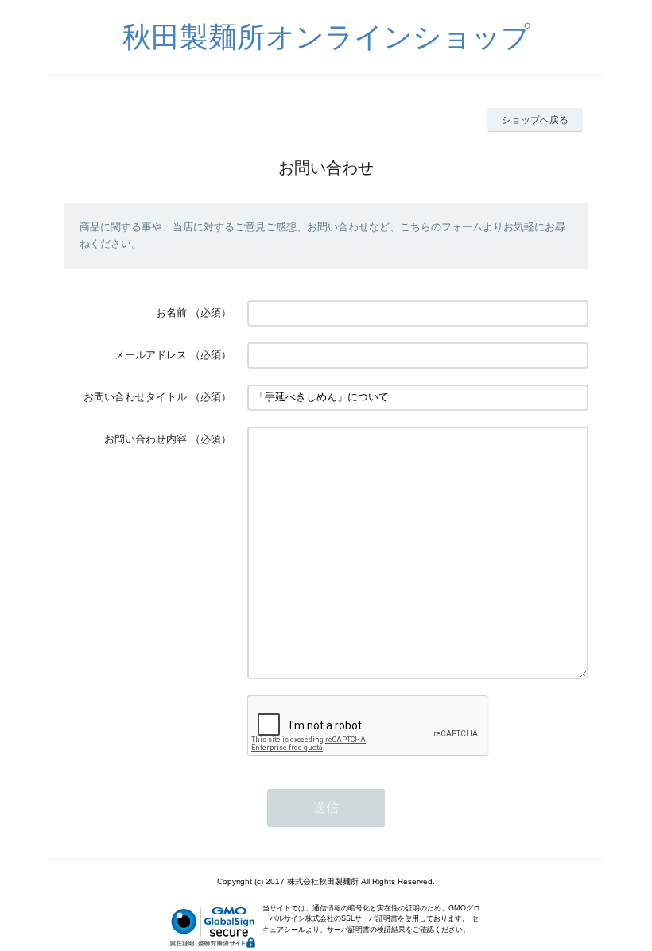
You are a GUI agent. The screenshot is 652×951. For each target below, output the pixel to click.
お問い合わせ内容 (145, 439)
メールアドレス (150, 355)
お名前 (171, 313)
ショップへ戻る (535, 120)
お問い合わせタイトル (135, 397)
